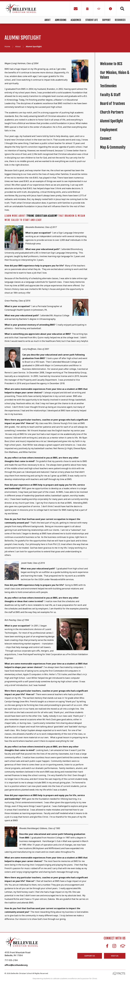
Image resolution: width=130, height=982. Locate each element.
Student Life (91, 20)
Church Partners (112, 112)
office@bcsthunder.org (16, 965)
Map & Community (112, 147)
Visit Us (114, 956)
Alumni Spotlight (111, 121)
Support (106, 20)
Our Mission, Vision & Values (114, 75)
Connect (105, 138)
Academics (76, 20)
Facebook (107, 946)
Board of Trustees (112, 103)
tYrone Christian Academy (42, 215)
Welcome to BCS (111, 64)
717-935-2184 (11, 960)
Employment (108, 130)
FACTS (122, 946)
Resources (120, 20)
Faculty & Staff (110, 95)
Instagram (114, 946)
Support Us (89, 956)
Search (120, 9)
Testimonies (108, 86)
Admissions (60, 20)
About (48, 20)
